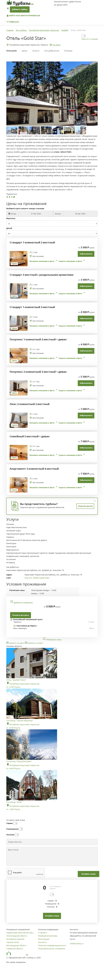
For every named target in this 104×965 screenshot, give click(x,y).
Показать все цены (20, 615)
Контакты (42, 942)
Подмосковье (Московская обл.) (20, 932)
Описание (11, 50)
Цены (24, 50)
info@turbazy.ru (77, 943)
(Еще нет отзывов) (90, 39)
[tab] (51, 258)
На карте (56, 45)
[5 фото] (19, 387)
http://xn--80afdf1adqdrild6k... (37, 578)
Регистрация (43, 939)
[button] (57, 261)
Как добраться (51, 50)
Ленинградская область (16, 936)
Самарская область (14, 948)
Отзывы (68, 50)
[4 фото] (19, 258)
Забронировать (86, 254)
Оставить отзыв (88, 874)
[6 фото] (19, 484)
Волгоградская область (16, 945)
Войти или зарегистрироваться (24, 15)
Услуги (35, 50)
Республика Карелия (15, 939)
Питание (10, 834)
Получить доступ (85, 506)
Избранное (14, 22)
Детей (9, 228)
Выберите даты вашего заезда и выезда (25, 208)
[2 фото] (19, 291)
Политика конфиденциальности (52, 945)
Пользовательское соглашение (51, 948)
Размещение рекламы (47, 936)
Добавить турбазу (20, 9)
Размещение (12, 829)
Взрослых (10, 218)
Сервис (9, 823)
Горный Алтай (12, 942)
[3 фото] (19, 323)
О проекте (42, 932)
